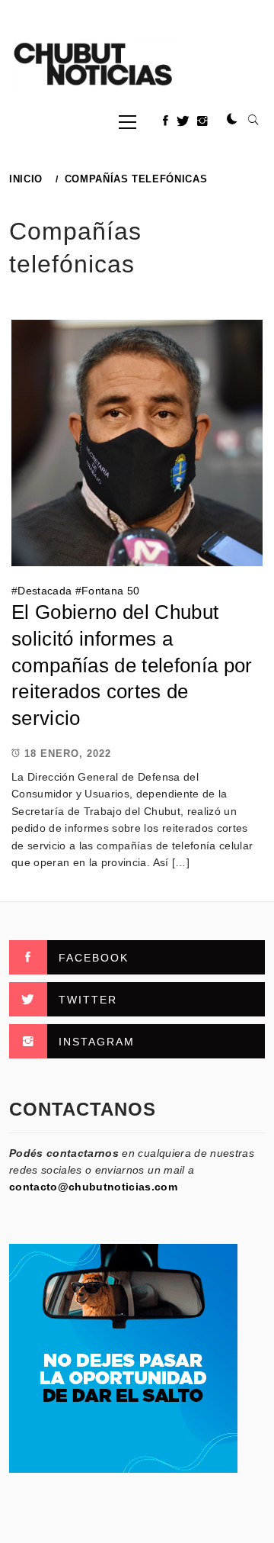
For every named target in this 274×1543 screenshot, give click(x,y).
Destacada (45, 591)
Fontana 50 (110, 591)
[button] (232, 120)
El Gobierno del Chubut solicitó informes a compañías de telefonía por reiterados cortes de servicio (132, 665)
